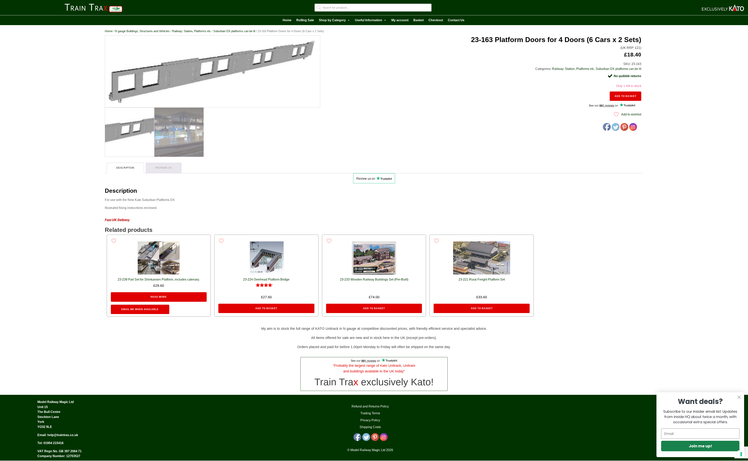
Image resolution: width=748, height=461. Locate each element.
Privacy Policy (370, 420)
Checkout (436, 20)
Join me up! (700, 446)
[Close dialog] (739, 397)
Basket (418, 20)
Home (287, 20)
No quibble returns (627, 76)
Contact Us (456, 20)
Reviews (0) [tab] (163, 167)
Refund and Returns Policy (370, 406)
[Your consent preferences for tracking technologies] (741, 454)
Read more (159, 297)
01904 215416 (53, 443)
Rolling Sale (305, 20)
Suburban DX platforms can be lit (234, 31)
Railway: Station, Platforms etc (191, 31)
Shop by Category (332, 20)
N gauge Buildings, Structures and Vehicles (142, 31)
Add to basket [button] (266, 308)
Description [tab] (125, 167)
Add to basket (625, 96)
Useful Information (368, 20)
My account (399, 20)
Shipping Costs (370, 427)
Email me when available (140, 309)
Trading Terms (370, 413)
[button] (313, 42)
